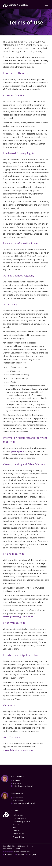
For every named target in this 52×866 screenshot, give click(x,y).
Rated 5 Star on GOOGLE (22, 852)
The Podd (16, 849)
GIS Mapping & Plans (21, 821)
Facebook (8, 854)
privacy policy (17, 451)
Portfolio (16, 824)
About (15, 827)
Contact (16, 830)
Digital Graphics (19, 818)
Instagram (32, 854)
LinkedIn (20, 854)
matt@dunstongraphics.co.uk (23, 786)
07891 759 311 (18, 800)
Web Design (18, 815)
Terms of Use (18, 833)
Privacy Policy (18, 837)
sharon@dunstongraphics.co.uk (18, 616)
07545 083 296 (18, 783)
